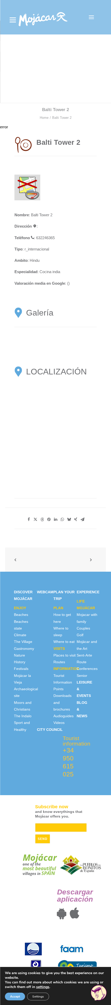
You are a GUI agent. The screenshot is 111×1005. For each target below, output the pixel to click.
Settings (38, 996)
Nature (19, 655)
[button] (91, 17)
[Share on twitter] (35, 519)
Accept (15, 996)
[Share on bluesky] (69, 519)
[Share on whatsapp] (62, 519)
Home (44, 118)
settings (42, 987)
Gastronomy (24, 649)
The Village (23, 642)
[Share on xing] (76, 519)
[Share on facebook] (29, 519)
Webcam (45, 592)
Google (58, 283)
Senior (82, 676)
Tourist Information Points (62, 682)
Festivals (21, 669)
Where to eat (64, 642)
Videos (59, 723)
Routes (59, 662)
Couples (83, 628)
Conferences (87, 669)
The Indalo (22, 716)
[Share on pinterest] (49, 519)
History (19, 662)
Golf (80, 635)
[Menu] (13, 20)
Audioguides (63, 716)
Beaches (21, 615)
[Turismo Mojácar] (43, 17)
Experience (88, 592)
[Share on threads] (42, 519)
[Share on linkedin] (55, 519)
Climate (20, 635)
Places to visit (64, 655)
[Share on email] (82, 519)
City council (50, 730)
